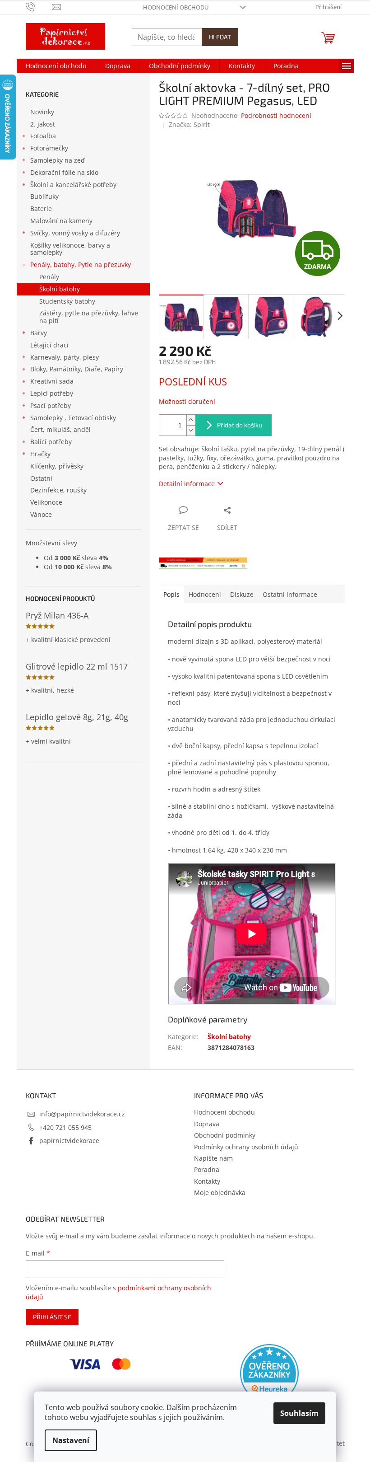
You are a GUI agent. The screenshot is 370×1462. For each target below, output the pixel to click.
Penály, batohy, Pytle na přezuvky (80, 264)
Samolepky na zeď (57, 160)
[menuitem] (56, 66)
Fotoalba (43, 135)
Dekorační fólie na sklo (64, 172)
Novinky (42, 112)
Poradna (206, 1169)
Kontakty (207, 1181)
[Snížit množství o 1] (190, 430)
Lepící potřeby (51, 393)
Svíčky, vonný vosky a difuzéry (75, 233)
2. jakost (42, 124)
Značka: (189, 124)
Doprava (206, 1124)
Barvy (38, 332)
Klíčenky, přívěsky (56, 466)
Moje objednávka (219, 1192)
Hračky (40, 454)
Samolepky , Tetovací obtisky (73, 417)
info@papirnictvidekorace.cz (82, 1114)
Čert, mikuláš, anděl (60, 429)
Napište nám (213, 1158)
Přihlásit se (52, 1317)
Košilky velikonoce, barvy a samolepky (70, 249)
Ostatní (41, 478)
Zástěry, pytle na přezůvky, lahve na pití (88, 317)
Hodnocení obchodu (175, 7)
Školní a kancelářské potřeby (73, 184)
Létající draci (49, 345)
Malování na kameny (61, 220)
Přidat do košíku (239, 425)
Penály (49, 276)
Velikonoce (46, 502)
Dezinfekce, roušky (58, 490)
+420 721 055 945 (65, 1127)
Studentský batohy (67, 301)
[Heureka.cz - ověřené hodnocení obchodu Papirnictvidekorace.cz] (269, 1373)
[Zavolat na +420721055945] (39, 6)
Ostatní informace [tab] (290, 594)
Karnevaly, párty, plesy (64, 357)
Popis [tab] (171, 594)
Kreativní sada (52, 381)
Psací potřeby (50, 405)
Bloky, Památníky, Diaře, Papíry (76, 369)
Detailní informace (187, 483)
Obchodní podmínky (224, 1135)
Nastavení (70, 1440)
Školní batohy (59, 289)
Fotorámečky (49, 148)
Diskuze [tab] (242, 594)
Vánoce (41, 514)
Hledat (220, 37)
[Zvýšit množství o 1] (190, 420)
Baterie (41, 208)
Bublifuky (44, 196)
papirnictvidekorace (69, 1140)
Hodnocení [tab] (205, 594)
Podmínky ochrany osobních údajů (246, 1147)
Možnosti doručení (187, 401)
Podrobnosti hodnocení (276, 115)
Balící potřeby (51, 441)
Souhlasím (299, 1413)
